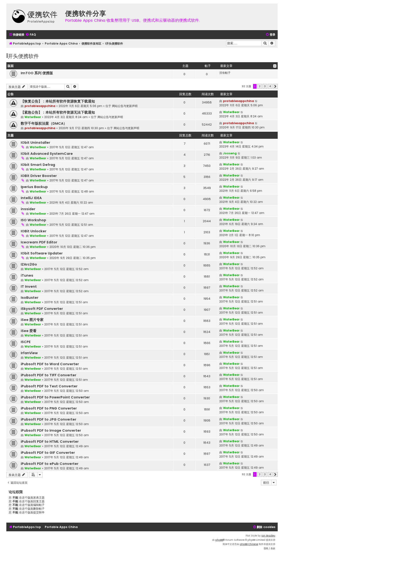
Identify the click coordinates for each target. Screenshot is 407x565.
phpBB (219, 540)
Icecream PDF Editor (39, 242)
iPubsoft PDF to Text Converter (49, 386)
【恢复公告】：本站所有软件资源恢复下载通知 (58, 101)
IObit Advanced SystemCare (47, 153)
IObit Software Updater (42, 253)
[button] (275, 86)
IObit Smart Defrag (38, 164)
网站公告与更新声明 (125, 106)
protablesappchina (39, 106)
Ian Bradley (268, 535)
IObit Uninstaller (35, 142)
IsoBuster (29, 297)
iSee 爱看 (29, 330)
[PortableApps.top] (35, 17)
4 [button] (270, 86)
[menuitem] (30, 35)
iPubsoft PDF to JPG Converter (48, 419)
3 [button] (265, 86)
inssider (28, 209)
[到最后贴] (256, 101)
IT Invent (29, 286)
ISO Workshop (33, 220)
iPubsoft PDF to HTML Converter (50, 441)
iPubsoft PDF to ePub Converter (49, 463)
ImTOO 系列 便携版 (37, 73)
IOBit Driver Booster (39, 175)
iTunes (27, 275)
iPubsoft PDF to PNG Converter (49, 408)
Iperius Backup (34, 186)
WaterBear (32, 117)
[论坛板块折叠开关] (275, 66)
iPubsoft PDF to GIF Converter (48, 452)
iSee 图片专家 (32, 319)
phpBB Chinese (249, 544)
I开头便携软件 (22, 55)
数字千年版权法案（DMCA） (44, 123)
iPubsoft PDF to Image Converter (51, 430)
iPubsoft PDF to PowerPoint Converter (55, 397)
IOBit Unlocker (33, 231)
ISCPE (26, 342)
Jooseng (230, 153)
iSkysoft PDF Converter (42, 308)
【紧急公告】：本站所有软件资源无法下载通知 (58, 112)
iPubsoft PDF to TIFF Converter (48, 375)
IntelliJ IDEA (31, 198)
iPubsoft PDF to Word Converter (50, 364)
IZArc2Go (29, 264)
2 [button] (259, 86)
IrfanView (29, 353)
